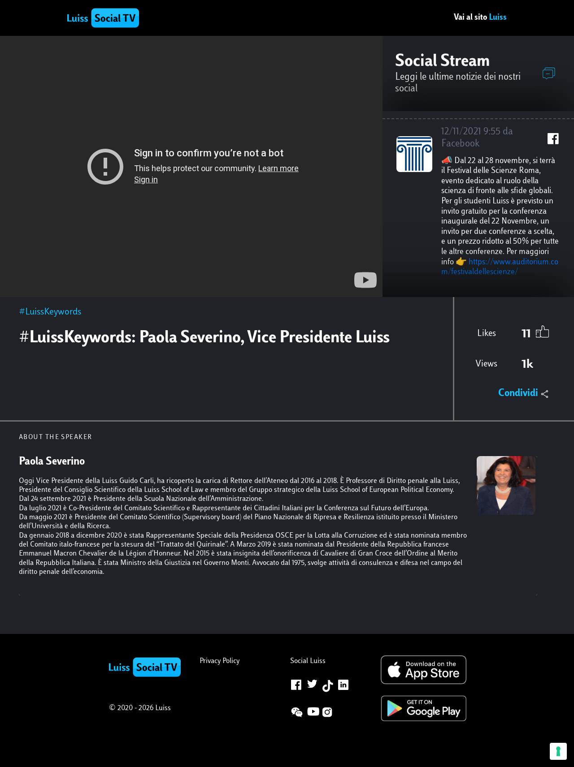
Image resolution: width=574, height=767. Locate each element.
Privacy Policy (219, 661)
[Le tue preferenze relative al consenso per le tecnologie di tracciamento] (558, 751)
